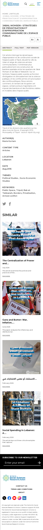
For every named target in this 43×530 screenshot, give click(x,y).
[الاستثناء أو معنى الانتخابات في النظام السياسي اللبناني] (21, 357)
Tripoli (19, 190)
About (21, 492)
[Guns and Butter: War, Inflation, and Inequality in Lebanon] (21, 298)
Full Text (19, 48)
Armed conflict (9, 196)
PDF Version (32, 48)
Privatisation (29, 193)
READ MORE (6, 276)
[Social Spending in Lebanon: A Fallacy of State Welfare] (21, 408)
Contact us (21, 486)
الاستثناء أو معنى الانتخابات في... (19, 379)
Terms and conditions (21, 489)
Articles (14, 14)
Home (5, 14)
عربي (32, 3)
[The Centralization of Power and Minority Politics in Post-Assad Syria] (21, 239)
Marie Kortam (9, 141)
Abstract (7, 48)
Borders (18, 193)
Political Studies (10, 178)
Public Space (8, 190)
